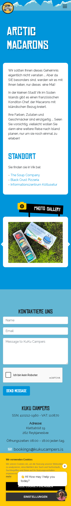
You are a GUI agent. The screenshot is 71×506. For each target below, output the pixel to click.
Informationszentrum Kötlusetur (33, 184)
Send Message (16, 390)
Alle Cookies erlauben (35, 486)
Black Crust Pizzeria (24, 180)
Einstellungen (36, 496)
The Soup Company (25, 175)
